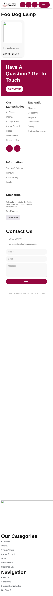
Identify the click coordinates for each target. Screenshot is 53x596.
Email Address (12, 211)
